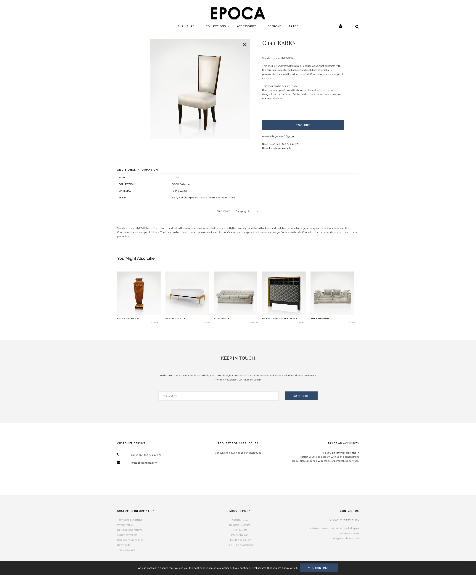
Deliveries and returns (129, 530)
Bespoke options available (276, 148)
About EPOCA (240, 519)
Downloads (123, 545)
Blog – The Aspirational (240, 545)
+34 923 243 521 (289, 144)
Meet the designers (240, 540)
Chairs (175, 177)
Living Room (191, 197)
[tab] (303, 125)
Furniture (186, 26)
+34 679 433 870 (349, 533)
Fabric (175, 190)
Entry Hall (177, 197)
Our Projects (240, 530)
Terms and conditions (129, 519)
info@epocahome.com (144, 462)
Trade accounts (126, 550)
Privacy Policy (125, 524)
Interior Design (239, 535)
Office (231, 197)
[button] (244, 45)
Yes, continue (319, 568)
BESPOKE (274, 26)
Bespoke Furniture (239, 524)
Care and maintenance (130, 540)
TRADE (293, 26)
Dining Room (207, 197)
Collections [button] (216, 26)
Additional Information (137, 169)
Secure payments (127, 535)
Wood (183, 190)
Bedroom (221, 197)
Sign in (290, 136)
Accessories (246, 26)
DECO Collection (181, 184)
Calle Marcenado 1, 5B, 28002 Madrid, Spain (334, 528)
